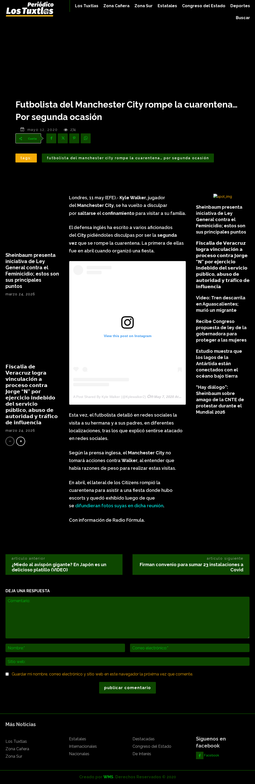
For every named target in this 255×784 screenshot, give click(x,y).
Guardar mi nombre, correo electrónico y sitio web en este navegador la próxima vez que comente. (102, 674)
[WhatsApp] (86, 138)
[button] (243, 18)
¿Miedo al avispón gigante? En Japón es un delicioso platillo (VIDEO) (59, 567)
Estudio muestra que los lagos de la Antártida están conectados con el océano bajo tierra (219, 364)
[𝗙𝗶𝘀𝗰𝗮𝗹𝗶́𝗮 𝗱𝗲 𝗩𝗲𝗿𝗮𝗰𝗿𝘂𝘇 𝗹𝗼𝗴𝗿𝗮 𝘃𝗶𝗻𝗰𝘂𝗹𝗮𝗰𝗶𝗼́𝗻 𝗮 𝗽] (32, 332)
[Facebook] (51, 138)
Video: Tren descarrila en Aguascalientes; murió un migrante (220, 304)
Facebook (211, 755)
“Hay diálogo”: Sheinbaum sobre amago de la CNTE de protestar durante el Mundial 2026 (220, 400)
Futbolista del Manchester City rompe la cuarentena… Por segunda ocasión (128, 158)
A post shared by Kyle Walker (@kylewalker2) (109, 397)
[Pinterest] (74, 138)
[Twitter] (63, 138)
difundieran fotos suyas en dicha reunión (119, 505)
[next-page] (20, 441)
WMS (108, 777)
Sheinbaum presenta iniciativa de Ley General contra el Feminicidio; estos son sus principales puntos (32, 270)
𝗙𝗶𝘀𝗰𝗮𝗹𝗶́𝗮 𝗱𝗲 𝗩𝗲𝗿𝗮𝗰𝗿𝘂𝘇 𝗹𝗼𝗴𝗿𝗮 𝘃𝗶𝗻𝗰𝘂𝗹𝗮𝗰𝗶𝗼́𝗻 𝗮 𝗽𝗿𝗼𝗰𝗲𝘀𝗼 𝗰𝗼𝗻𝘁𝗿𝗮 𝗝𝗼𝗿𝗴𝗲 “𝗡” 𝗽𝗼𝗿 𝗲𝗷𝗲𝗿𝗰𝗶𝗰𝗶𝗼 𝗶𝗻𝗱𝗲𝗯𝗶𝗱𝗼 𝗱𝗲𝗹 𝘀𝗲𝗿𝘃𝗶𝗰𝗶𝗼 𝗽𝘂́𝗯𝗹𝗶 (31, 395)
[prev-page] (9, 441)
